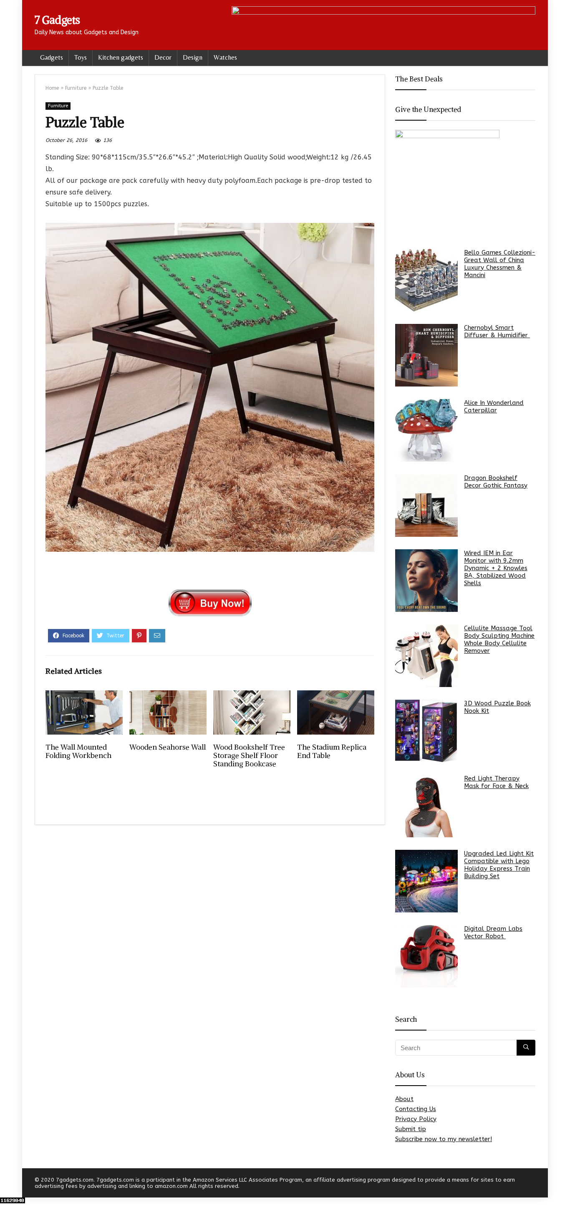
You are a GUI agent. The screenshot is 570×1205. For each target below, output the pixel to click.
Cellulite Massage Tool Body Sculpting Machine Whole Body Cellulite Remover (499, 639)
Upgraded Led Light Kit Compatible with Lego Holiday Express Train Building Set (499, 865)
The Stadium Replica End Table (331, 751)
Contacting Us (415, 1109)
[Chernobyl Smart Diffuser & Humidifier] (426, 355)
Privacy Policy (415, 1119)
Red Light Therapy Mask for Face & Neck (496, 782)
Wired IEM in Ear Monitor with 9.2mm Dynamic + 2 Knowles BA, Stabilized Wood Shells (495, 568)
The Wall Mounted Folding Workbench (78, 751)
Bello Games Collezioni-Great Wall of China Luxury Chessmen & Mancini (499, 264)
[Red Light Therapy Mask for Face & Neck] (426, 806)
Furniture (75, 88)
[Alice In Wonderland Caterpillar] (426, 430)
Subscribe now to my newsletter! (443, 1139)
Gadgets (51, 57)
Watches (225, 57)
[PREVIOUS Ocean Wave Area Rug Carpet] (8, 1184)
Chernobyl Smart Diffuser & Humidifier (497, 331)
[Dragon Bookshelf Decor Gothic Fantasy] (426, 505)
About (404, 1099)
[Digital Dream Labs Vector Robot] (426, 956)
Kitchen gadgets (120, 57)
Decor (163, 57)
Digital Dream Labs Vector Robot (493, 932)
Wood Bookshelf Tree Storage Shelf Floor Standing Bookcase (249, 755)
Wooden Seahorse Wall (167, 747)
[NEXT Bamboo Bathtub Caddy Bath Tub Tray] (561, 1184)
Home (52, 88)
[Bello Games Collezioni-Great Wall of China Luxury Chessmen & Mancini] (426, 280)
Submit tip (410, 1129)
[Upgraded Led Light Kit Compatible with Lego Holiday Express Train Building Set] (426, 881)
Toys (80, 57)
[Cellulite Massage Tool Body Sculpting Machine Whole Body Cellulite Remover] (426, 655)
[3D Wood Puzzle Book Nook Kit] (426, 731)
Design (192, 57)
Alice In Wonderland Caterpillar (494, 406)
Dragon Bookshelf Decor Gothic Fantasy (495, 481)
